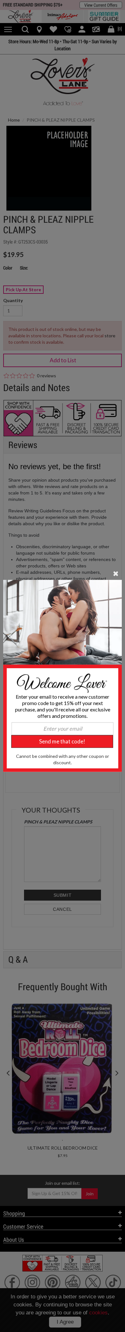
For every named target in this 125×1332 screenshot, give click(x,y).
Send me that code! (62, 741)
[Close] (116, 573)
